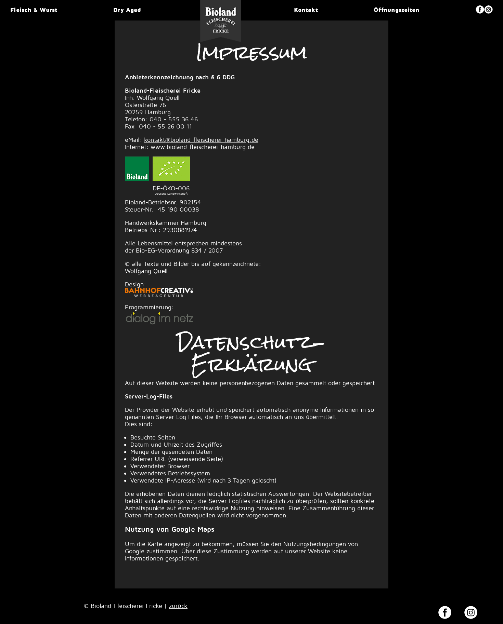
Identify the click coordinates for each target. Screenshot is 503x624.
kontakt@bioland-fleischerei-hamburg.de (201, 139)
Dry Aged (127, 9)
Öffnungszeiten (397, 9)
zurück (178, 605)
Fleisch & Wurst (33, 9)
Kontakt (306, 9)
